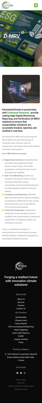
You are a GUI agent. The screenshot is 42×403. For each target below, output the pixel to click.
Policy (21, 342)
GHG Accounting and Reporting (21, 327)
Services (21, 302)
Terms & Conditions (21, 380)
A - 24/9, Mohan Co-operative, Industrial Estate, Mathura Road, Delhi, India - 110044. (21, 357)
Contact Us (21, 308)
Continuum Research (18, 112)
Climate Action (21, 320)
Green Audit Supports (21, 333)
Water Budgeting (21, 330)
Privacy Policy (21, 383)
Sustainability (21, 317)
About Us (21, 299)
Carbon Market (21, 323)
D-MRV (21, 336)
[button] (36, 5)
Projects (21, 305)
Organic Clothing (21, 339)
